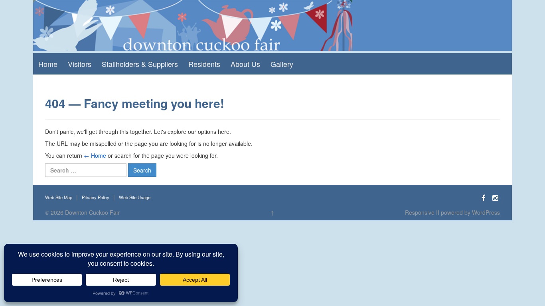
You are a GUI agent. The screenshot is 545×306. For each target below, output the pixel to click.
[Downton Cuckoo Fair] (192, 25)
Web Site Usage (134, 197)
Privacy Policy (95, 197)
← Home (95, 155)
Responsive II (422, 212)
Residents (204, 64)
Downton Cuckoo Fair (92, 212)
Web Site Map (58, 197)
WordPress (486, 212)
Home (47, 64)
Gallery (282, 64)
